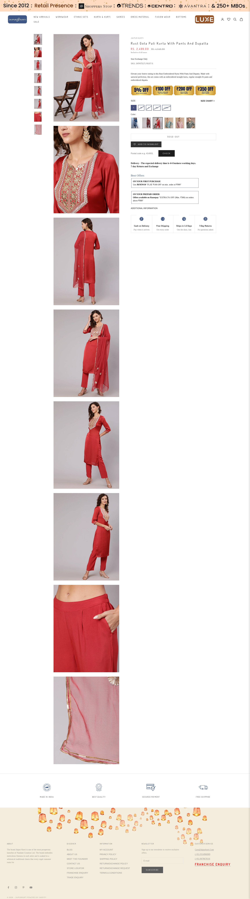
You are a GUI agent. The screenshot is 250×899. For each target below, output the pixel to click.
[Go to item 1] (38, 39)
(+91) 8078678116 (202, 859)
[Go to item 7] (38, 116)
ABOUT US (72, 854)
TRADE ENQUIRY (75, 877)
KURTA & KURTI (102, 17)
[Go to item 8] (38, 129)
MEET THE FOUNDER (77, 859)
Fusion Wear (162, 17)
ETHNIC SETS (81, 17)
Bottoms (181, 17)
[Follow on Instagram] (15, 887)
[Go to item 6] (38, 104)
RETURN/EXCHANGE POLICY (114, 863)
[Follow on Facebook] (8, 887)
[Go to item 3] (38, 65)
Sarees (121, 17)
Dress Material (140, 17)
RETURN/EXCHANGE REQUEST (115, 868)
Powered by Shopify (37, 897)
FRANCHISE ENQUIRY (77, 873)
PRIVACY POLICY (108, 854)
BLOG (69, 850)
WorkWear (62, 17)
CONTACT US (73, 863)
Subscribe (152, 870)
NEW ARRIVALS (42, 17)
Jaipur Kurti (137, 38)
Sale (36, 22)
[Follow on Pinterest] (23, 887)
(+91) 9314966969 (202, 854)
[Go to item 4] (38, 78)
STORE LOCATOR (75, 868)
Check (167, 153)
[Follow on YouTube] (31, 887)
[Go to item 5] (38, 91)
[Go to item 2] (38, 52)
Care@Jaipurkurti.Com (204, 850)
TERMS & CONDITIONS (111, 873)
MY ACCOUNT (106, 850)
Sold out (173, 136)
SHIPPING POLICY (108, 859)
